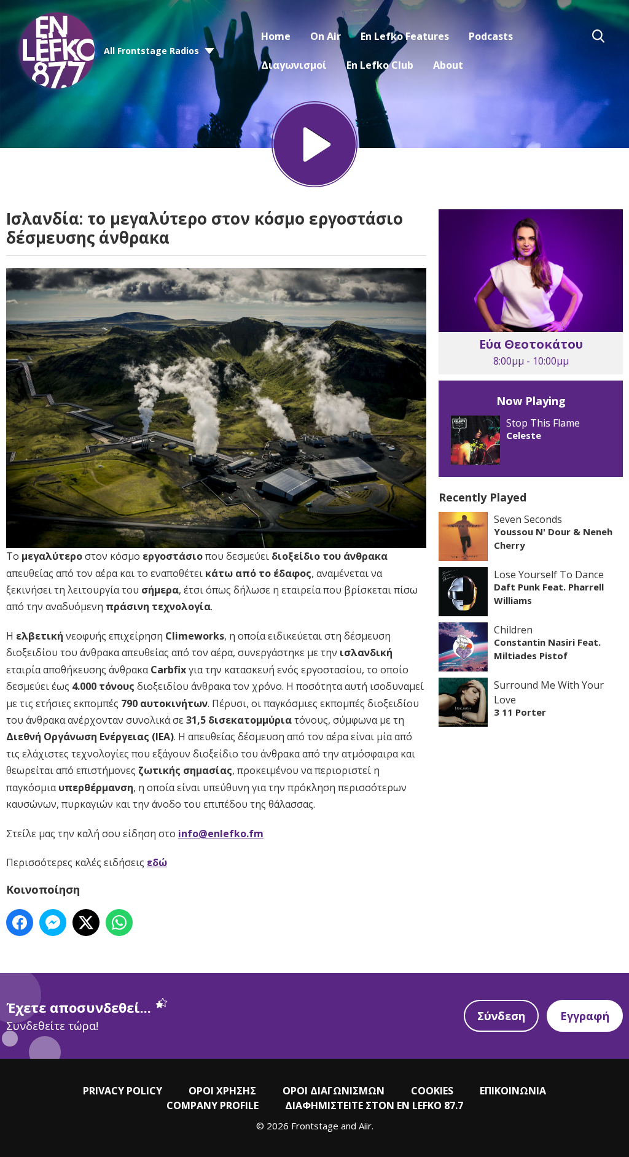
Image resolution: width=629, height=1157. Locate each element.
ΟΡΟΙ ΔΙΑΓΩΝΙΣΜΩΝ (334, 1090)
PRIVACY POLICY (122, 1090)
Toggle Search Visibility (598, 36)
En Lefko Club (379, 65)
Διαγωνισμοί (294, 65)
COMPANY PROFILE (212, 1105)
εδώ (157, 862)
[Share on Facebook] (19, 922)
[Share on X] (86, 922)
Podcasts (491, 36)
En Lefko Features (405, 36)
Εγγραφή (584, 1015)
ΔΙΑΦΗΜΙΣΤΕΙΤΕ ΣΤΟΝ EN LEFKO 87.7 (374, 1105)
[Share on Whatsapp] (119, 922)
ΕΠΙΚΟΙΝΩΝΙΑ (513, 1090)
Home (276, 36)
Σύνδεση (501, 1015)
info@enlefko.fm (221, 833)
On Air (325, 36)
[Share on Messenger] (52, 922)
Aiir (365, 1126)
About (448, 65)
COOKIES (432, 1090)
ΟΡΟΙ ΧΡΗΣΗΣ (222, 1090)
